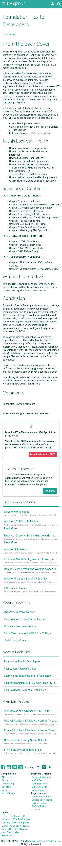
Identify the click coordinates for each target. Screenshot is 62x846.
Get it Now (49, 491)
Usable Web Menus (15, 640)
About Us (7, 777)
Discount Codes (40, 786)
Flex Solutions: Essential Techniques (25, 619)
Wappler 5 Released (15, 549)
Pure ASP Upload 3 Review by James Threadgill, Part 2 (31, 720)
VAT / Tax (37, 780)
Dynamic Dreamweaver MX (19, 612)
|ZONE (10, 4)
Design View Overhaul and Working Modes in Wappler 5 (31, 569)
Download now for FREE (42, 454)
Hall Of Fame (8, 793)
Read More (10, 528)
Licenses (36, 809)
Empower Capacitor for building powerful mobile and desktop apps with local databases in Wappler (31, 535)
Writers (6, 790)
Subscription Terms (42, 799)
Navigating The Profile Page (16, 819)
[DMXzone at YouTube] (9, 767)
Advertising (8, 783)
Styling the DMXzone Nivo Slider (23, 749)
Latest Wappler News (19, 502)
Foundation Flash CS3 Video (20, 668)
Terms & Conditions (42, 796)
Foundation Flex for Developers (22, 661)
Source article (9, 35)
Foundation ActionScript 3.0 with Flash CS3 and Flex (31, 682)
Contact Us (8, 780)
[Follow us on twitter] (14, 767)
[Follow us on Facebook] (3, 767)
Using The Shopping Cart (15, 816)
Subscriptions (39, 790)
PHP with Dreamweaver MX (20, 626)
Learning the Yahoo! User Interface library (28, 675)
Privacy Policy (39, 802)
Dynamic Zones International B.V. (43, 841)
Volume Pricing (39, 783)
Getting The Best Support (15, 822)
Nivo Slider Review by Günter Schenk (25, 740)
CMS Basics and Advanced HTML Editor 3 (28, 711)
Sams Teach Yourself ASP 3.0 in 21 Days (27, 633)
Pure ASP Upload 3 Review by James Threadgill (31, 730)
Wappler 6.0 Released (16, 511)
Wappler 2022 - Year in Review (21, 521)
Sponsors (6, 786)
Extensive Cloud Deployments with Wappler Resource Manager (31, 559)
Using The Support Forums (15, 825)
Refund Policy (39, 806)
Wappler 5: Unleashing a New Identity (25, 578)
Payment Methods (41, 777)
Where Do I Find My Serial (15, 828)
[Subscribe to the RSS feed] (20, 767)
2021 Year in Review (15, 588)
